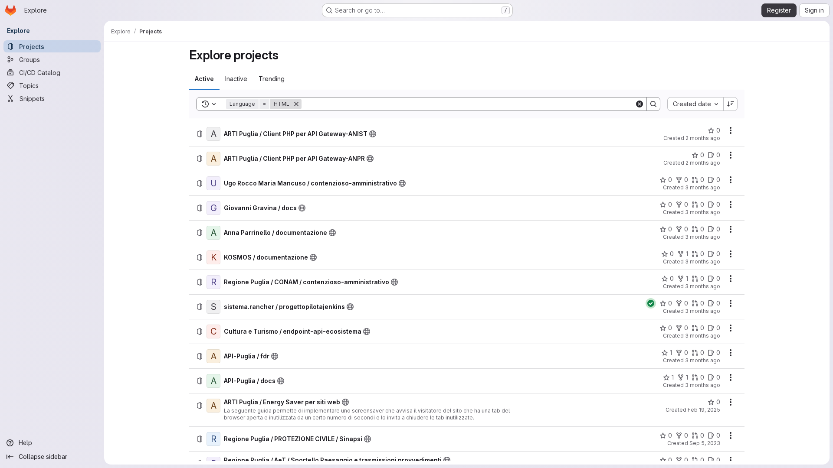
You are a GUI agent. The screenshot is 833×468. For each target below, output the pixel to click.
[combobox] (695, 104)
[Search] (653, 104)
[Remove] (296, 104)
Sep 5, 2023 (704, 443)
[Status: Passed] (651, 303)
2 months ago (702, 138)
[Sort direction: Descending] (731, 104)
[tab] (204, 79)
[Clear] (639, 104)
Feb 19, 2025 (704, 409)
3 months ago (702, 187)
